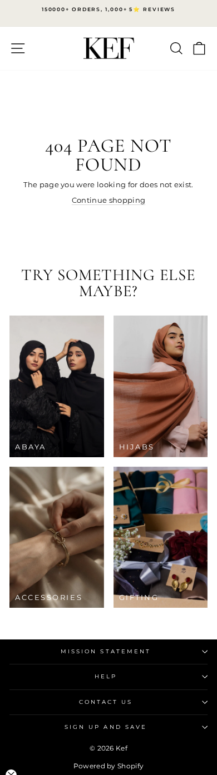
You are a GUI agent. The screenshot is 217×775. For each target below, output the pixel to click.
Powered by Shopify (108, 766)
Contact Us (106, 702)
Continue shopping (108, 200)
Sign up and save (106, 727)
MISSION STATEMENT (106, 651)
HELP (106, 676)
